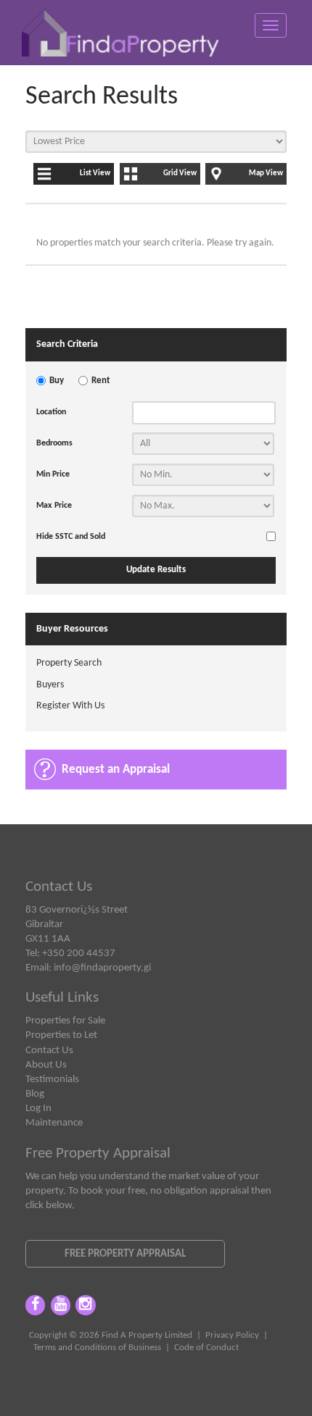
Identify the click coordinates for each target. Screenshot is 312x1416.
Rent (100, 381)
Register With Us (70, 705)
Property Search (69, 663)
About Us (46, 1065)
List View (95, 173)
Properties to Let (61, 1035)
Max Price (54, 505)
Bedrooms (54, 443)
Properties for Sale (65, 1020)
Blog (34, 1093)
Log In (38, 1108)
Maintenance (54, 1122)
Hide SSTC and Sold (70, 536)
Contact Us (49, 1050)
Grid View (180, 173)
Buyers (50, 684)
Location (51, 412)
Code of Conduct (206, 1348)
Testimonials (52, 1079)
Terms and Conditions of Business (97, 1348)
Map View (266, 173)
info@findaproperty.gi (102, 967)
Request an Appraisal (116, 769)
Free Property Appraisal (125, 1254)
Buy (56, 381)
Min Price (53, 474)
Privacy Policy (232, 1335)
